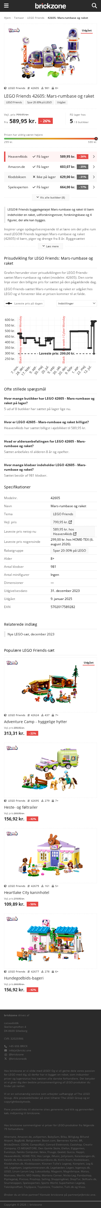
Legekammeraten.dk (36, 1167)
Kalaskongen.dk (85, 1156)
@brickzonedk (18, 1058)
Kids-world (24, 1160)
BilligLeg (73, 1137)
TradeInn (57, 1187)
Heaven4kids (12, 1156)
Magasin (56, 1171)
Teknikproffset (13, 1187)
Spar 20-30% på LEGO (39, 102)
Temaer (19, 18)
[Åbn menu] (6, 6)
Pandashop (84, 1175)
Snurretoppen (13, 1183)
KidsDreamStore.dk (44, 1160)
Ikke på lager (46, 177)
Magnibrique (71, 1171)
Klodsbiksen (81, 1160)
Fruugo (51, 1152)
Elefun (65, 1148)
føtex (43, 1152)
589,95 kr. (73, 156)
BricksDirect (11, 1144)
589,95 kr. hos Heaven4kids (63, 531)
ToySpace (30, 1187)
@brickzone (16, 1054)
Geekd (61, 1152)
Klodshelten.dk (13, 1163)
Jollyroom (67, 1156)
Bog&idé (19, 1140)
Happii (80, 1152)
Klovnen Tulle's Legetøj (56, 1163)
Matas (85, 1171)
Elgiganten (77, 1148)
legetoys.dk (82, 1167)
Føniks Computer (27, 1152)
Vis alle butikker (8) (52, 197)
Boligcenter (33, 1140)
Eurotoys (9, 1152)
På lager (43, 156)
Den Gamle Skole (49, 1148)
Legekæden (57, 1167)
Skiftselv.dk (89, 1179)
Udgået (61, 102)
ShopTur (75, 1179)
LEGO (7, 1171)
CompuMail (37, 1144)
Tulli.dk (69, 1187)
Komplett (79, 1163)
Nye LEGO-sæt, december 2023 (31, 634)
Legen (70, 1167)
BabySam (53, 1137)
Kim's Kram (65, 1160)
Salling (45, 1179)
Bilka (64, 1137)
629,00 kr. (73, 177)
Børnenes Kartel (67, 1140)
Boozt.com (48, 1140)
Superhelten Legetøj (72, 1183)
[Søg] (94, 6)
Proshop (35, 1179)
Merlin (21, 1175)
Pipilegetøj (11, 1179)
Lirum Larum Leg (23, 1171)
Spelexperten (31, 1183)
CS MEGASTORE (27, 1148)
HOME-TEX (29, 1156)
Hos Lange (43, 1156)
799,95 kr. (61, 522)
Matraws (9, 1175)
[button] (50, 138)
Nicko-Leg (69, 1175)
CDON (25, 1144)
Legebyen (15, 1167)
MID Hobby (33, 1175)
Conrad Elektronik (57, 1144)
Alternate (10, 1137)
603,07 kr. (73, 166)
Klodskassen (32, 1163)
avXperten (39, 1137)
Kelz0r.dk (10, 1160)
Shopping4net (60, 1179)
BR (80, 1140)
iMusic (55, 1156)
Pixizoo (23, 1179)
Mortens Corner (52, 1175)
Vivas (81, 1187)
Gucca (71, 1152)
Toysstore (43, 1187)
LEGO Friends (35, 18)
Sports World (49, 1183)
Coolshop (76, 1144)
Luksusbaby (42, 1171)
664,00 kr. (73, 187)
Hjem (7, 18)
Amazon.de (25, 1137)
